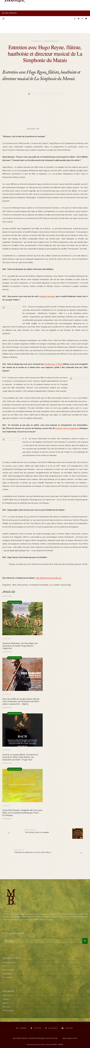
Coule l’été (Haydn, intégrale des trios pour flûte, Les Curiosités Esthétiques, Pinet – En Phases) (22, 812)
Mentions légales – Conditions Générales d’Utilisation (35, 1038)
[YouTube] (86, 18)
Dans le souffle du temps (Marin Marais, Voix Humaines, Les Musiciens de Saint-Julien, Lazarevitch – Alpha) (21, 701)
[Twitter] (78, 18)
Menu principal (10, 13)
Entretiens (47, 41)
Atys (27, 516)
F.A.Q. (4, 966)
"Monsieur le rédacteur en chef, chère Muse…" (33, 851)
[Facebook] (74, 18)
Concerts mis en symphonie (67, 428)
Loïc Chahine (54, 585)
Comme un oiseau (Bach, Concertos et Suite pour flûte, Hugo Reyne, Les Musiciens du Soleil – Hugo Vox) (20, 757)
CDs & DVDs (11, 602)
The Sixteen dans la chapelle (37, 831)
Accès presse (7, 974)
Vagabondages (7, 1010)
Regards (5, 1003)
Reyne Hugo (66, 585)
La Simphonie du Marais (38, 585)
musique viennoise (47, 296)
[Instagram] (82, 18)
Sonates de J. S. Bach (53, 364)
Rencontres (55, 41)
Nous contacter (7, 977)
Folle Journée (22, 585)
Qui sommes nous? (70, 1038)
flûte (14, 585)
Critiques (18, 602)
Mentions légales (8, 970)
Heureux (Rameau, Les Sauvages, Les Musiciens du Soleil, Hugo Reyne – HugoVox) (20, 646)
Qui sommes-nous (8, 962)
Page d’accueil (7, 995)
